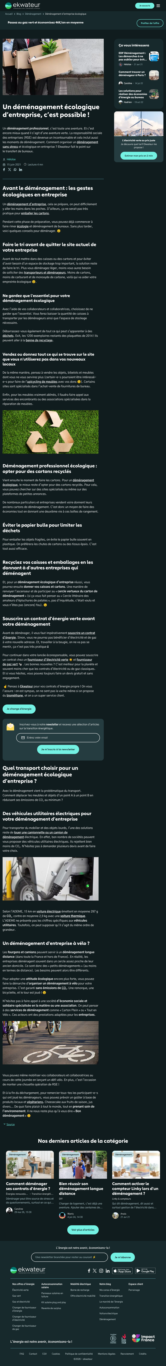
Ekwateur (26, 686)
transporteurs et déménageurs (45, 272)
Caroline (128, 83)
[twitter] (95, 1271)
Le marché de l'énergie (111, 1302)
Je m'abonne (123, 1257)
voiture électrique (49, 911)
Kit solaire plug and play (53, 1302)
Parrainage (134, 1290)
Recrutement (127, 1354)
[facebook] (89, 1271)
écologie (23, 226)
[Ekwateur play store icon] (145, 1270)
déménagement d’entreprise (26, 204)
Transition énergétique (111, 1296)
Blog (19, 14)
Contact (33, 1354)
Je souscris (144, 5)
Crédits (142, 1354)
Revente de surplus (51, 1308)
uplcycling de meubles (42, 381)
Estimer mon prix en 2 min (139, 155)
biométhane (15, 695)
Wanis (70, 1214)
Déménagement (33, 14)
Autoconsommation (109, 1308)
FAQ (22, 1354)
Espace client (136, 1284)
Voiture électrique (109, 1313)
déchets (8, 335)
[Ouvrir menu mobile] (158, 5)
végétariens (35, 1102)
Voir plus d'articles (82, 1229)
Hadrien (128, 102)
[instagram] (101, 1271)
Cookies (56, 1354)
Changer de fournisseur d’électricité (24, 1318)
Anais (123, 1214)
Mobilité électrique (80, 1284)
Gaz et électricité (21, 1302)
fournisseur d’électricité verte (48, 659)
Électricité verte (20, 1290)
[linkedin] (108, 1271)
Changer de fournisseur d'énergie (24, 1309)
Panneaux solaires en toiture (52, 1295)
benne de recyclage (39, 340)
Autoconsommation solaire (51, 1286)
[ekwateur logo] (22, 5)
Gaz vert (16, 1296)
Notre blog (105, 1284)
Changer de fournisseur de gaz (24, 1327)
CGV (44, 1354)
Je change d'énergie (19, 709)
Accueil (9, 14)
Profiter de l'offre (150, 23)
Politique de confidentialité (79, 1354)
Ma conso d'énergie (110, 1290)
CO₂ (64, 988)
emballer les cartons (35, 213)
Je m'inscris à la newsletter (58, 749)
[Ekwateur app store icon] (122, 1270)
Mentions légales (106, 1354)
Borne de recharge (79, 1290)
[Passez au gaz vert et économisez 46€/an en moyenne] (83, 23)
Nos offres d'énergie (23, 1284)
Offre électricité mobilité (82, 1296)
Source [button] (10, 1124)
